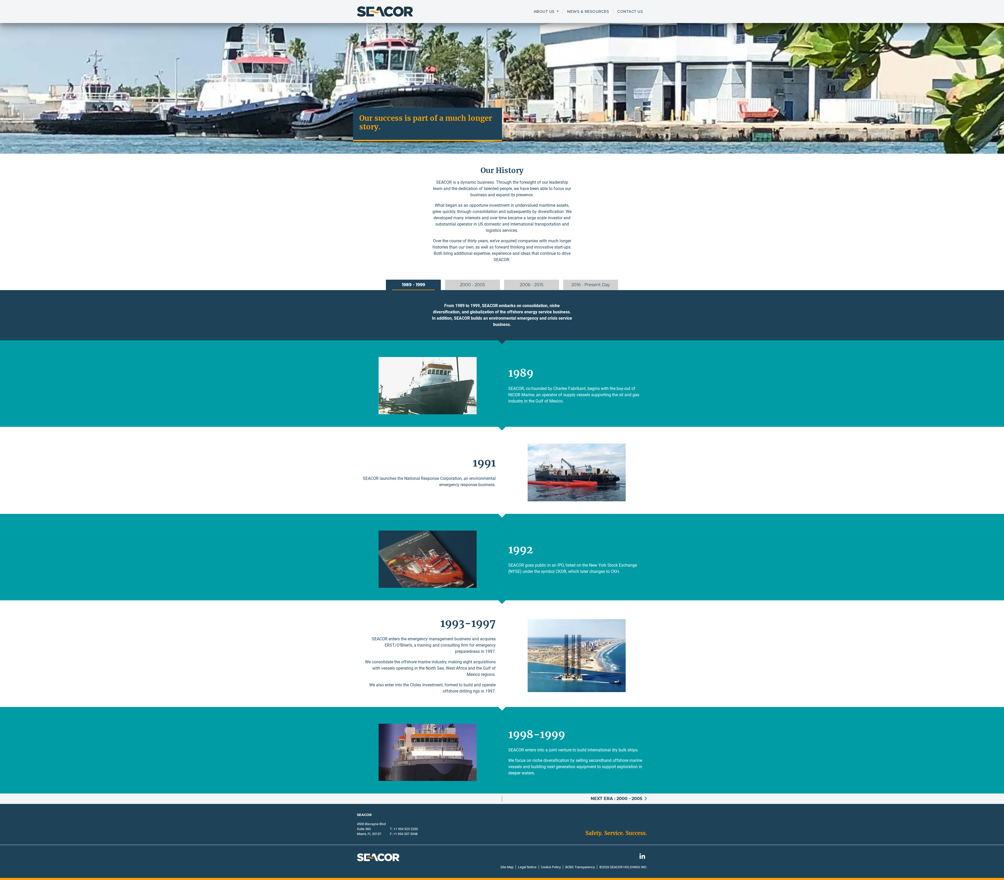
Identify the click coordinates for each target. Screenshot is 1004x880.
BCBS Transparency (580, 867)
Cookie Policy (551, 867)
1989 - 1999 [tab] (413, 284)
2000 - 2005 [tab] (472, 284)
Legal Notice (527, 867)
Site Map (507, 867)
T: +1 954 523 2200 (404, 829)
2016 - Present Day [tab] (590, 284)
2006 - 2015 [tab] (531, 284)
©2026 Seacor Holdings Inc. (623, 867)
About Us (545, 11)
